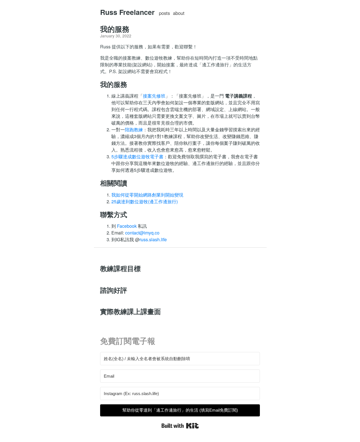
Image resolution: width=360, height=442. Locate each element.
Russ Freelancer (127, 12)
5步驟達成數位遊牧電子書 (137, 156)
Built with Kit (180, 426)
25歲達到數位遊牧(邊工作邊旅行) (144, 201)
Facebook (127, 226)
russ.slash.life (153, 239)
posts (164, 13)
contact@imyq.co (142, 232)
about (178, 13)
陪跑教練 (134, 129)
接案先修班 (154, 96)
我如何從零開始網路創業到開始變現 (147, 194)
